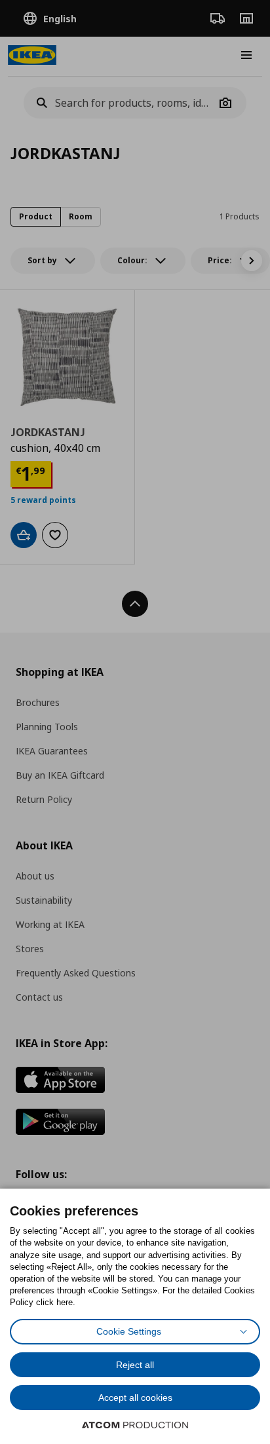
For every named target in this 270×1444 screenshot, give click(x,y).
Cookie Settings (128, 1331)
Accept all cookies (135, 1397)
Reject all (135, 1365)
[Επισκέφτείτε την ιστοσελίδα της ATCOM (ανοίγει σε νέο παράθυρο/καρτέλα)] (135, 1425)
